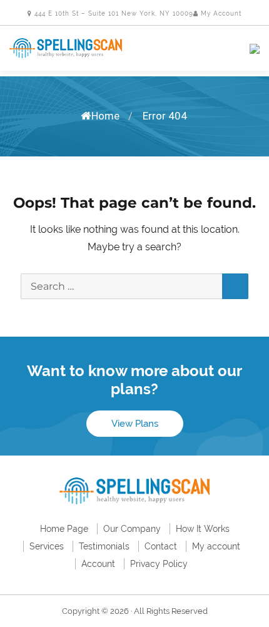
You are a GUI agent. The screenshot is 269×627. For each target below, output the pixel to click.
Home (105, 116)
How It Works (203, 529)
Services (46, 546)
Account (98, 564)
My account (216, 546)
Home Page (64, 529)
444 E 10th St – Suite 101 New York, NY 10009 (112, 13)
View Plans (134, 423)
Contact (161, 546)
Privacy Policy (159, 564)
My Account (219, 13)
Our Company (132, 529)
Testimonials (104, 546)
